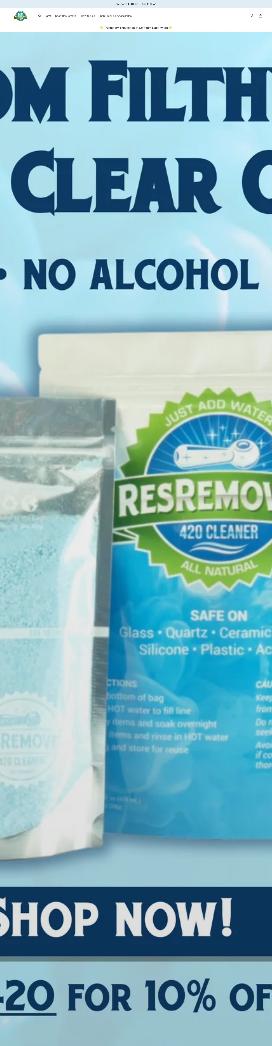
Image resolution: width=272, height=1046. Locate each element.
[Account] (252, 16)
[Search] (40, 16)
